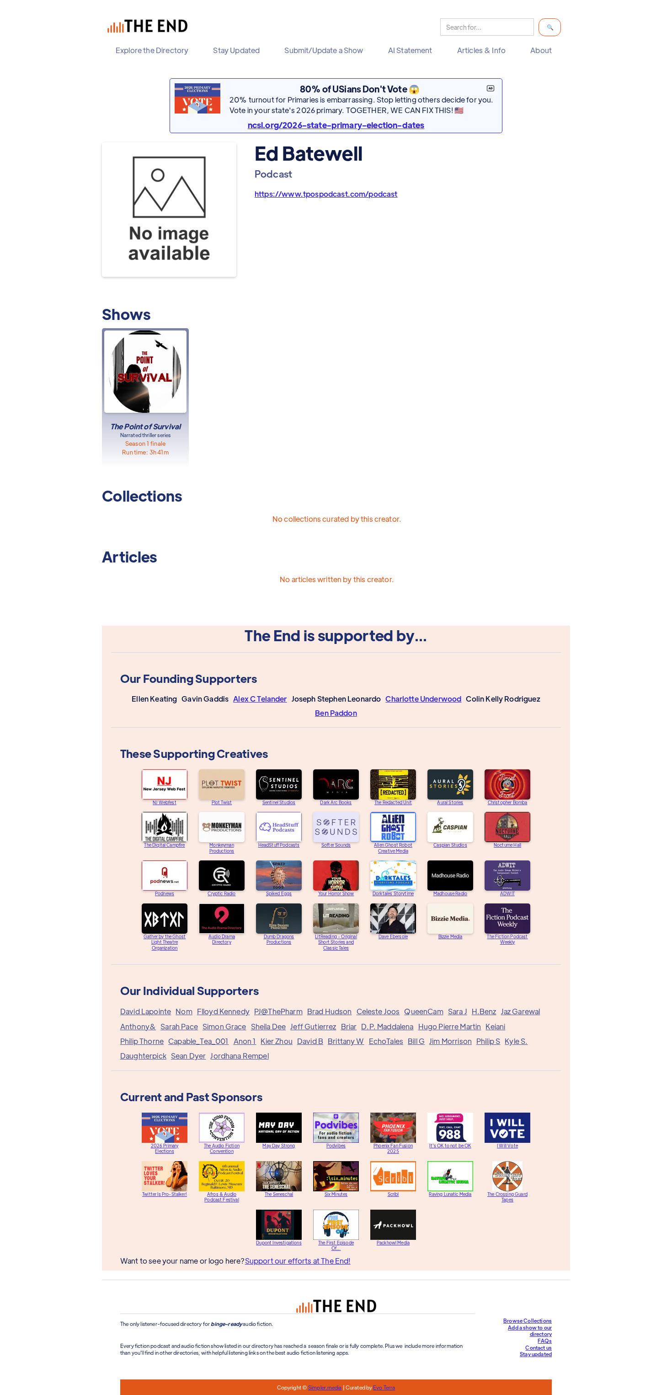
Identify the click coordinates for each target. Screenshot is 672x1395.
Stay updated (536, 1354)
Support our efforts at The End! (298, 1260)
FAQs (545, 1340)
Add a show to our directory (530, 1330)
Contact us (538, 1347)
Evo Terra (384, 1387)
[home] (149, 27)
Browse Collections (527, 1320)
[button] (154, 50)
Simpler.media (324, 1387)
